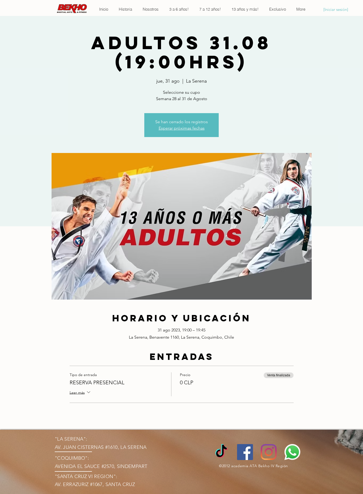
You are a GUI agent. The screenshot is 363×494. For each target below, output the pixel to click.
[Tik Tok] (221, 452)
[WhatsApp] (292, 452)
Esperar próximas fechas (182, 128)
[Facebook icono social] (245, 452)
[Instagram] (269, 452)
